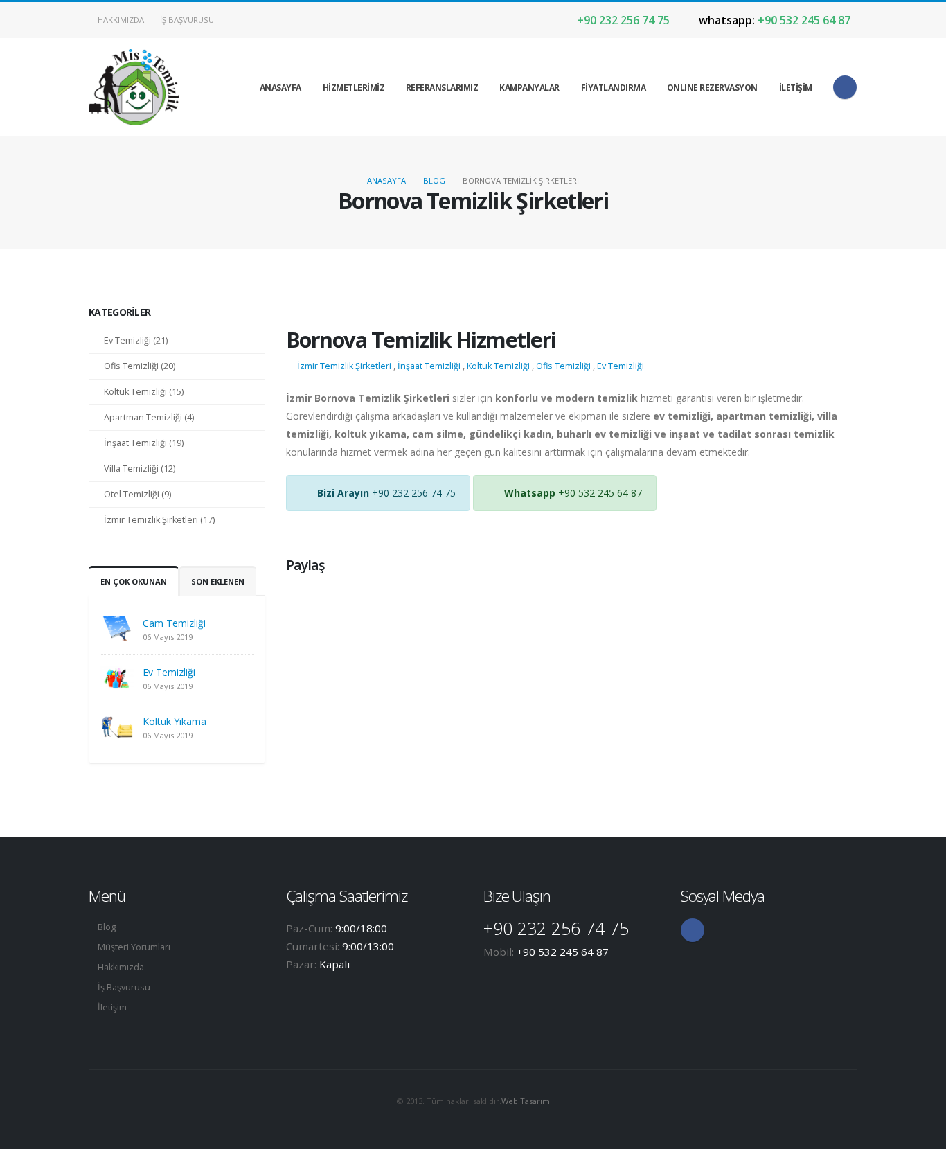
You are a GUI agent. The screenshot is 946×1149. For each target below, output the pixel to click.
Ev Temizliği (169, 672)
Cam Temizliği (174, 623)
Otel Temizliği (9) (137, 494)
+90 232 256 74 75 (622, 20)
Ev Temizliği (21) (136, 340)
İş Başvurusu (186, 20)
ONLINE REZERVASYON (712, 87)
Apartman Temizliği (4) (149, 417)
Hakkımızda (120, 20)
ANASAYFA (280, 87)
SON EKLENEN (217, 581)
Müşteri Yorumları (134, 947)
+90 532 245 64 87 (774, 20)
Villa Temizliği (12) (139, 468)
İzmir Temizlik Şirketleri (344, 366)
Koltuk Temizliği (498, 366)
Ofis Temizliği (563, 366)
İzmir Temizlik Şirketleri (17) (159, 520)
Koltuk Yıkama (174, 721)
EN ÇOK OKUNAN (133, 581)
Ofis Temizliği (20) (139, 366)
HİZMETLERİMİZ (354, 87)
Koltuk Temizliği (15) (144, 392)
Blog (434, 180)
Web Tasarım (525, 1101)
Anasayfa (386, 180)
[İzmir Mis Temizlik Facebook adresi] (845, 87)
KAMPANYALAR (529, 87)
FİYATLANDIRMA (613, 87)
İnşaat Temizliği (429, 366)
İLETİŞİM (795, 87)
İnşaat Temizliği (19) (144, 443)
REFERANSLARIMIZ (442, 87)
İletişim (112, 1007)
